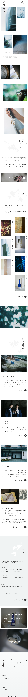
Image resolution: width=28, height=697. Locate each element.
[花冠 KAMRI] (6, 228)
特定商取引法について (5, 689)
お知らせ (17, 661)
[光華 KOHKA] (20, 225)
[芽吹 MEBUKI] (6, 247)
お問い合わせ (23, 662)
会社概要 (20, 661)
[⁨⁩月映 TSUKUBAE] (20, 264)
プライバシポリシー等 (5, 685)
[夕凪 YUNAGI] (6, 267)
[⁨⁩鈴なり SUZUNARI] (20, 283)
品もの (11, 661)
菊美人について (14, 663)
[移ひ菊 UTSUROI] (20, 244)
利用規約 (3, 687)
